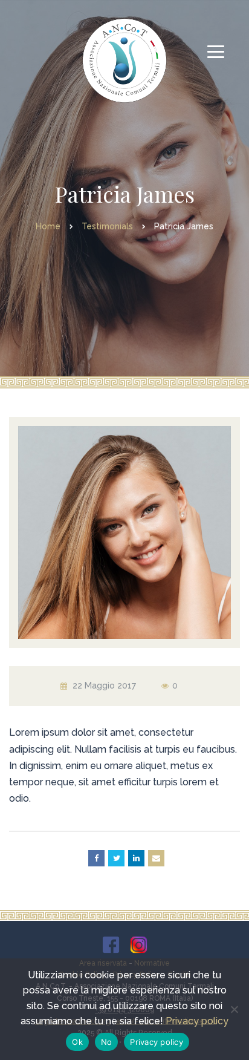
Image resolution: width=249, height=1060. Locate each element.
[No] (234, 1009)
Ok (77, 1042)
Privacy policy (197, 1021)
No (106, 1042)
